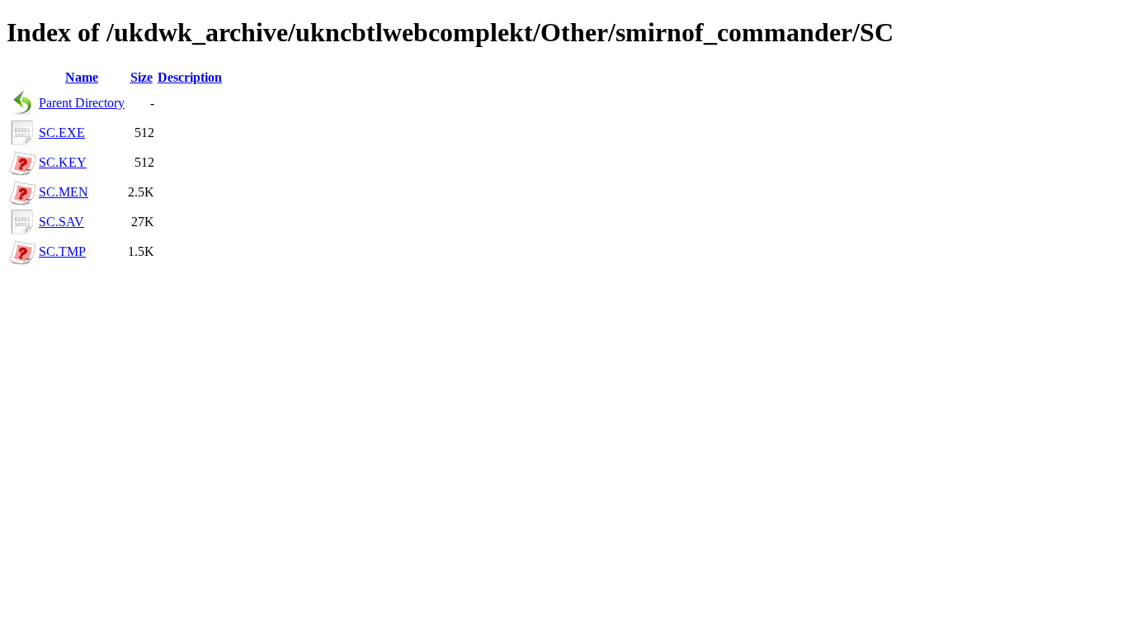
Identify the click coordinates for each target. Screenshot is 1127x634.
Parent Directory (82, 103)
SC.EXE (62, 132)
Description (190, 77)
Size (141, 77)
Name (81, 77)
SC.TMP (62, 251)
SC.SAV (61, 222)
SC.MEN (63, 192)
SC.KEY (63, 162)
